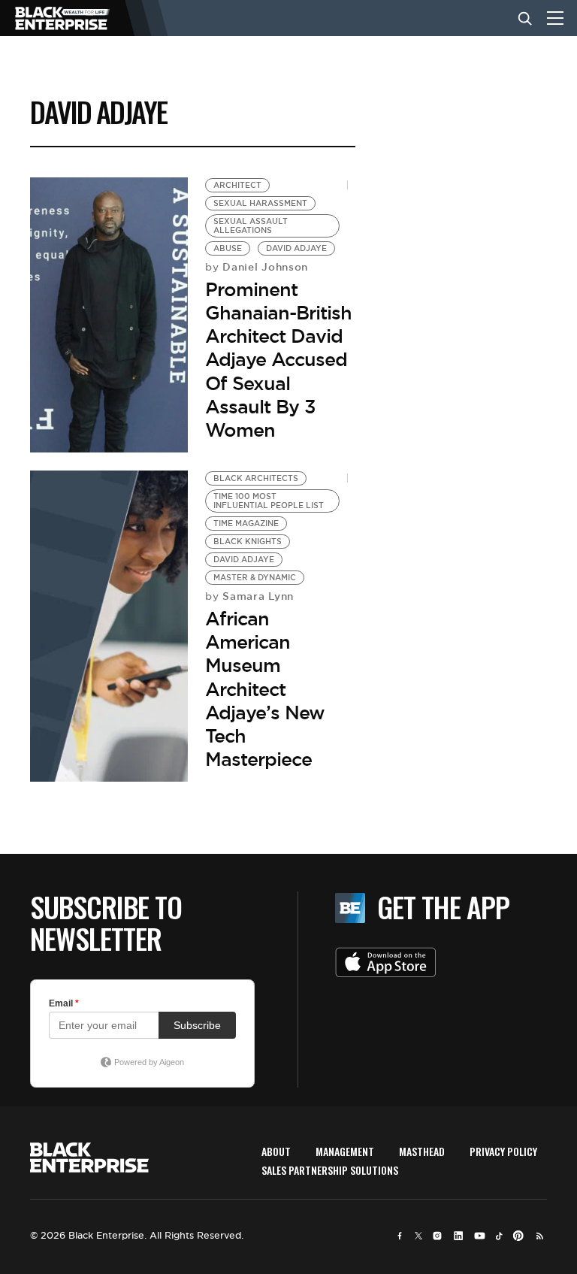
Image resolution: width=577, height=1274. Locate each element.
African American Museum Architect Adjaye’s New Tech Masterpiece (265, 689)
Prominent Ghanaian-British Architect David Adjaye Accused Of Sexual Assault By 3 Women (278, 359)
